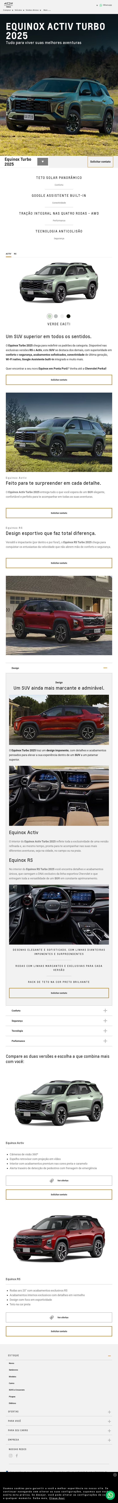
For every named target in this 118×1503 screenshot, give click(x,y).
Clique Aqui (57, 1498)
